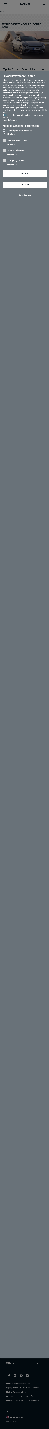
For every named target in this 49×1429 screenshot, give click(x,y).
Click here (8, 115)
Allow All (25, 173)
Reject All (25, 185)
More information (11, 120)
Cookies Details (10, 134)
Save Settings (25, 195)
